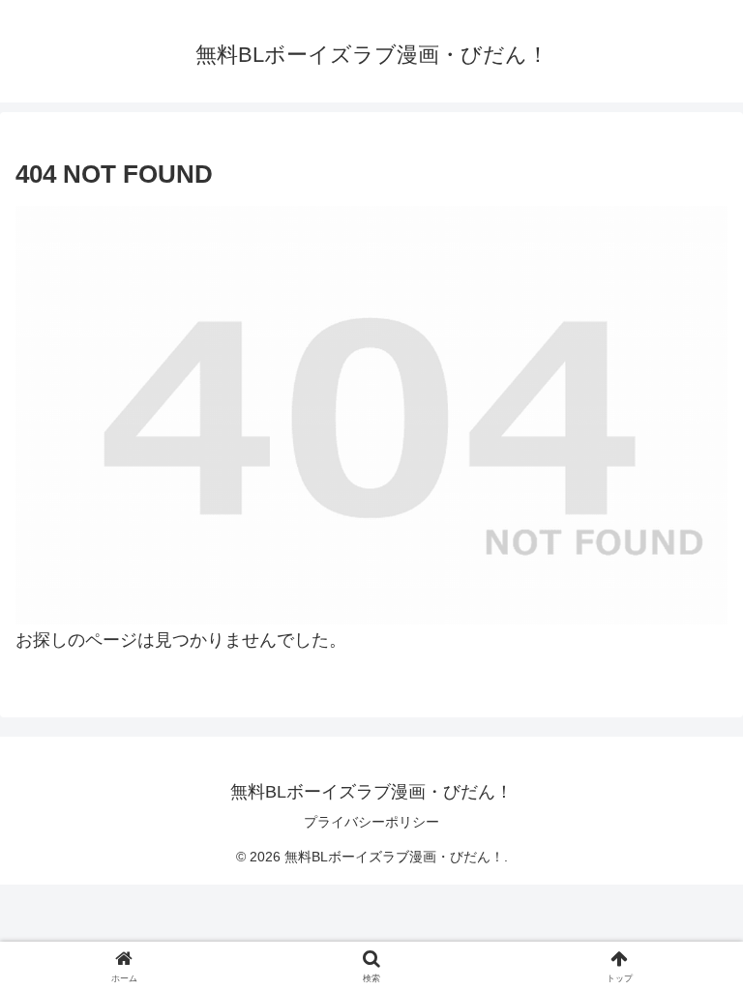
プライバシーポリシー (371, 822)
